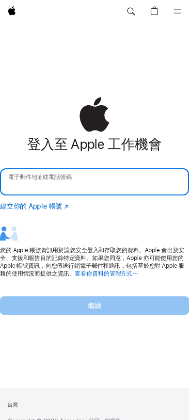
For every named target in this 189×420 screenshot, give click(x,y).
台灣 (12, 405)
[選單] (177, 11)
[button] (130, 11)
